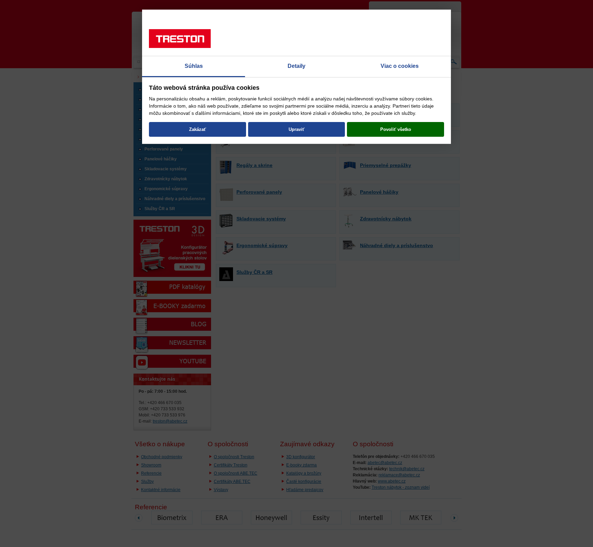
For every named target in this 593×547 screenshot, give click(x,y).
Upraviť (296, 129)
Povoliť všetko (395, 129)
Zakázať (197, 129)
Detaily (296, 66)
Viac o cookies (400, 66)
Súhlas (194, 66)
